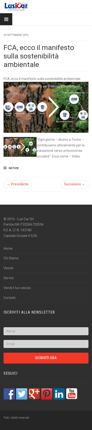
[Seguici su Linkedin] (59, 394)
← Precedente (18, 184)
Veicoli (8, 268)
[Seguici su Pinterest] (46, 394)
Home (8, 248)
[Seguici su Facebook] (9, 394)
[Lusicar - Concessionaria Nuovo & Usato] (16, 6)
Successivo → (74, 184)
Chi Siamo (11, 258)
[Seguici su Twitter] (21, 394)
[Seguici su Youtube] (71, 394)
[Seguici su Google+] (34, 394)
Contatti (10, 298)
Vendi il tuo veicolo (17, 288)
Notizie (14, 168)
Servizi (9, 278)
